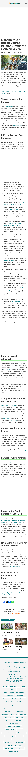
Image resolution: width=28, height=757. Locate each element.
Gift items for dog (11, 729)
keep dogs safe (15, 301)
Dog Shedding (9, 717)
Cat (19, 689)
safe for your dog (15, 566)
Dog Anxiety (6, 698)
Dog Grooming (9, 711)
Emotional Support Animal (14, 726)
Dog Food (23, 708)
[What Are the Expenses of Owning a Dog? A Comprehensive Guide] (21, 641)
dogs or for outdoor (9, 260)
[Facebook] (4, 602)
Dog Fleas (15, 708)
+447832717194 (15, 681)
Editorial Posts (14, 723)
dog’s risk (6, 418)
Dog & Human (20, 692)
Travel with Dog (9, 748)
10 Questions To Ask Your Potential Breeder (20, 632)
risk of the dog (17, 125)
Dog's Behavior (9, 695)
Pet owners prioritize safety (9, 405)
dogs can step (14, 209)
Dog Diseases (6, 708)
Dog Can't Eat (18, 701)
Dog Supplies (19, 717)
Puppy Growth (8, 742)
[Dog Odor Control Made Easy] (7, 641)
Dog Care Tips (10, 705)
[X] (7, 602)
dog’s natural (7, 369)
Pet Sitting (20, 736)
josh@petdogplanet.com (16, 680)
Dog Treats (19, 720)
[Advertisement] (14, 23)
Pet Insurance (22, 732)
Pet (15, 732)
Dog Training (9, 720)
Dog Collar (19, 705)
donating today (16, 613)
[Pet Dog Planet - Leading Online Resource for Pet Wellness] (14, 3)
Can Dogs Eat (11, 689)
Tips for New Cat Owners (14, 745)
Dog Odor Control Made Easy (6, 647)
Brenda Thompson (6, 52)
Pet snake (7, 739)
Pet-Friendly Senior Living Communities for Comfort (7, 632)
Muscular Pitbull (7, 732)
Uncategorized (19, 748)
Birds (23, 686)
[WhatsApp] (12, 602)
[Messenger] (9, 602)
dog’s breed (17, 522)
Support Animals (19, 742)
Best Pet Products (14, 686)
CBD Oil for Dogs (9, 692)
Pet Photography (9, 736)
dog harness (9, 106)
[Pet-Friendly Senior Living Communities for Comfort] (7, 626)
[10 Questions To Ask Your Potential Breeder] (21, 626)
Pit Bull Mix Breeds (18, 739)
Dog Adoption (19, 695)
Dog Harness (19, 711)
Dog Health (5, 714)
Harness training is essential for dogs (12, 462)
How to (20, 729)
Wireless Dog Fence (14, 751)
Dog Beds (15, 698)
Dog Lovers (23, 714)
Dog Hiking (14, 714)
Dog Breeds (9, 701)
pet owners (14, 420)
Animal (5, 686)
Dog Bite (22, 698)
